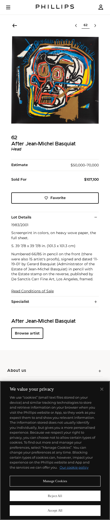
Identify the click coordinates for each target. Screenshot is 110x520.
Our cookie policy (74, 467)
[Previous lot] (76, 25)
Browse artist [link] (27, 333)
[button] (55, 80)
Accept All (55, 510)
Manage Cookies (55, 481)
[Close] (101, 389)
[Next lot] (95, 25)
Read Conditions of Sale (32, 291)
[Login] (101, 7)
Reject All (55, 496)
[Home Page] (55, 7)
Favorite (58, 197)
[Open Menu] (11, 7)
